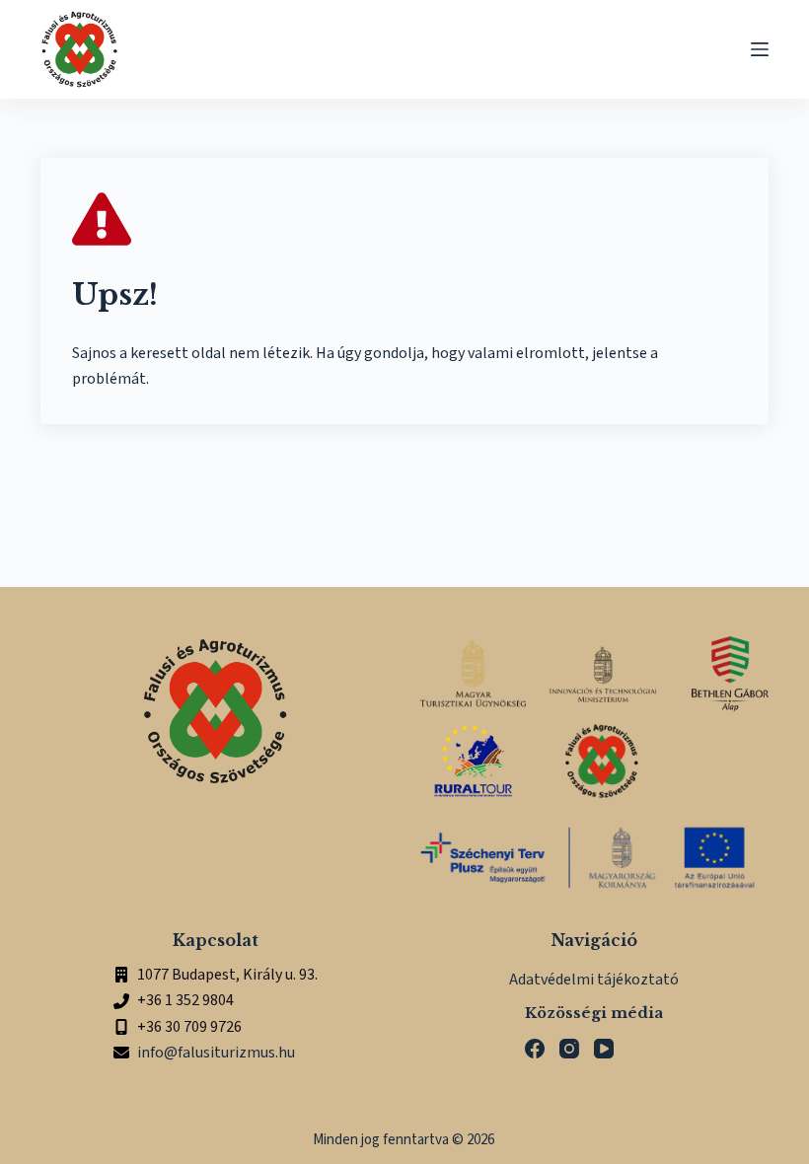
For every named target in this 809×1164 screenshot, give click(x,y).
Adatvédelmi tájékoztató (594, 979)
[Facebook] (535, 1048)
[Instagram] (569, 1048)
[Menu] (760, 49)
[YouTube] (604, 1048)
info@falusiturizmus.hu (216, 1052)
